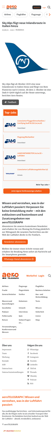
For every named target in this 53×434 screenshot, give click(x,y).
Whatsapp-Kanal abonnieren (17, 259)
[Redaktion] (20, 30)
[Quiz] (26, 316)
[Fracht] (9, 290)
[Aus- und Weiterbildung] (43, 295)
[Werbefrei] (31, 276)
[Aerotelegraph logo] (11, 7)
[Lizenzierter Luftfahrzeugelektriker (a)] (26, 174)
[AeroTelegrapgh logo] (10, 276)
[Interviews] (26, 311)
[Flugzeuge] (26, 286)
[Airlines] (9, 286)
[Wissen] (43, 307)
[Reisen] (9, 321)
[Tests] (43, 302)
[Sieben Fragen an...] (26, 321)
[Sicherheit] (43, 311)
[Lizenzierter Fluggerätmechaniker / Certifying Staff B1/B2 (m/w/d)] (26, 125)
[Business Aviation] (43, 290)
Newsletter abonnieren (15, 242)
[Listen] (43, 316)
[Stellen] (26, 295)
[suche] (49, 7)
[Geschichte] (9, 307)
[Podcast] (9, 311)
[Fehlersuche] (9, 316)
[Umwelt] (26, 307)
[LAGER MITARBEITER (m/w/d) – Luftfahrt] (26, 157)
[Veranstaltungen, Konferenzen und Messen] (9, 329)
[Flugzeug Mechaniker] (26, 141)
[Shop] (43, 321)
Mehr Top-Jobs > (43, 185)
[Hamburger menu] (3, 7)
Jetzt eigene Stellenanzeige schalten (26, 191)
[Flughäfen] (43, 286)
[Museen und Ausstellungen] (9, 302)
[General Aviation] (9, 295)
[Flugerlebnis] (26, 290)
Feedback (12, 102)
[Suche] (49, 275)
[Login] (41, 276)
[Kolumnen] (26, 302)
